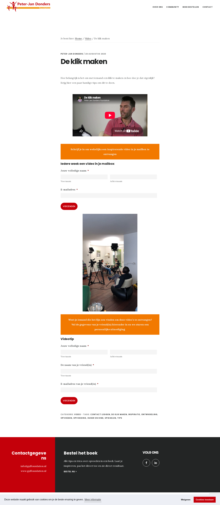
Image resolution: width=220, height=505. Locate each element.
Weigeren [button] (186, 499)
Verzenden (69, 206)
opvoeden (66, 418)
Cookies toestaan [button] (205, 499)
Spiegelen (110, 418)
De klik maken (119, 414)
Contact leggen (100, 414)
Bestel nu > (70, 471)
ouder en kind (95, 418)
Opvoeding (79, 418)
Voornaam (66, 181)
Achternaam (116, 181)
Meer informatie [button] (93, 499)
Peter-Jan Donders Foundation (28, 6)
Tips (119, 418)
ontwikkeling (149, 414)
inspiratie (134, 414)
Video (77, 414)
